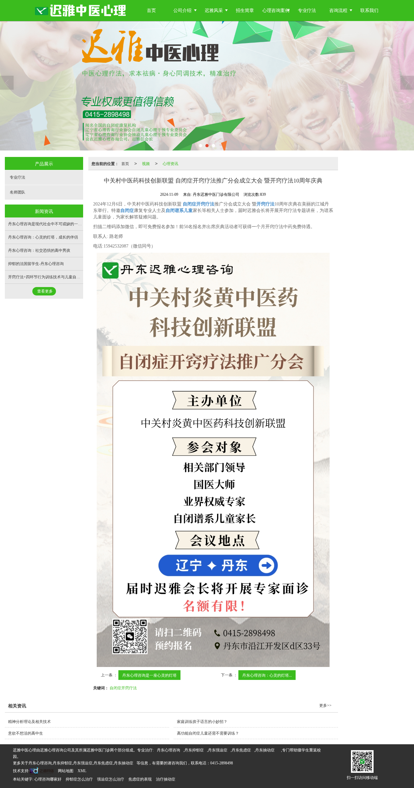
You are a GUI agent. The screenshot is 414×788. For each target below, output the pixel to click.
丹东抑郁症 (194, 750)
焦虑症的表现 (140, 779)
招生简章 (245, 10)
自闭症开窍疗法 (123, 687)
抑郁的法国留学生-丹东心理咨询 (36, 263)
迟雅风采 (214, 10)
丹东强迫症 (217, 750)
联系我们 (369, 10)
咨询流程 (338, 10)
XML (82, 771)
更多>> (325, 705)
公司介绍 (182, 10)
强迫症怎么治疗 (110, 779)
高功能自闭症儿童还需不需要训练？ (208, 733)
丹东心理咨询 (168, 750)
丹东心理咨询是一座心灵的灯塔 (149, 675)
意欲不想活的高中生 (25, 733)
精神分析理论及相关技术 (29, 721)
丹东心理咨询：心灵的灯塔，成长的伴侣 (43, 237)
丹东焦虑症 (241, 750)
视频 (146, 163)
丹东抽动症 (265, 750)
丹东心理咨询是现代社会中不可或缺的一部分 (47, 224)
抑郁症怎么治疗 (79, 779)
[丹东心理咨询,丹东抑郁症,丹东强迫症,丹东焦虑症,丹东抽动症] (207, 85)
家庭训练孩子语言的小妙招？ (202, 721)
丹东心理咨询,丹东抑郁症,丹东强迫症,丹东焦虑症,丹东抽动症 (80, 763)
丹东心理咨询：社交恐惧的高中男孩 (39, 250)
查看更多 (45, 291)
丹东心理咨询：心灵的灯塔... (267, 675)
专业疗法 (307, 10)
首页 (151, 10)
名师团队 (17, 192)
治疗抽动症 (165, 779)
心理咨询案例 (275, 10)
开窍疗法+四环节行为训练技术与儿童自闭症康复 (50, 277)
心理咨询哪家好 (47, 779)
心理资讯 (170, 163)
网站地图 (65, 771)
